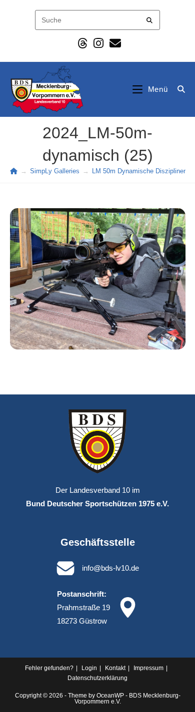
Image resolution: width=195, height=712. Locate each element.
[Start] (14, 171)
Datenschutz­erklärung (98, 678)
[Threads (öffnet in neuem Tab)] (82, 43)
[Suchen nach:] (178, 89)
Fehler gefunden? (49, 668)
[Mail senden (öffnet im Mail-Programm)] (113, 43)
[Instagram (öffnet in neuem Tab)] (98, 43)
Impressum (149, 668)
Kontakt (115, 668)
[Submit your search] (150, 18)
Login (89, 668)
